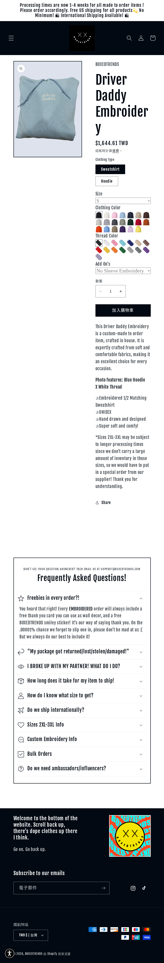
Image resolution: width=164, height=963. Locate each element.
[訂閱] (103, 888)
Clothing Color (108, 207)
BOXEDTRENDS (34, 954)
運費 (115, 151)
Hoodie (107, 181)
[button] (11, 38)
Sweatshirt (110, 169)
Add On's (102, 264)
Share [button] (106, 502)
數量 (98, 281)
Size (98, 194)
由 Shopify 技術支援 (57, 954)
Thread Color (106, 236)
